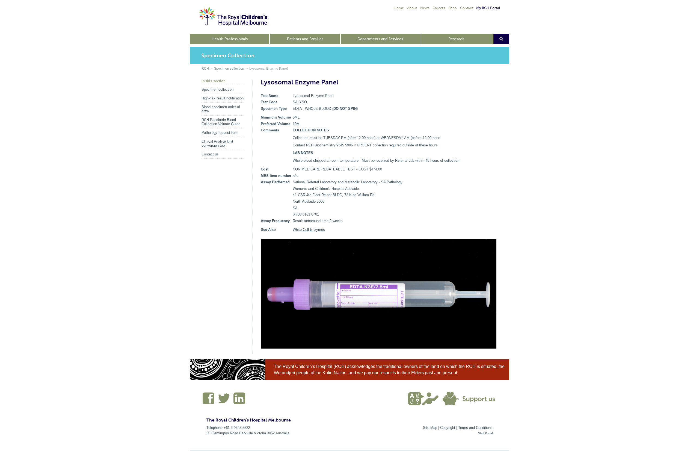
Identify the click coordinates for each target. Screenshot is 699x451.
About (412, 8)
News (424, 8)
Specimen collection (229, 68)
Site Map (430, 428)
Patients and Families (305, 39)
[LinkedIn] (238, 400)
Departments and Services (380, 39)
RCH (205, 68)
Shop (452, 8)
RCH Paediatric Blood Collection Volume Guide (221, 122)
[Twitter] (224, 400)
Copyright (447, 428)
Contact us (210, 154)
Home (399, 8)
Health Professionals (230, 39)
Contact (466, 8)
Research (456, 39)
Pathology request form (220, 133)
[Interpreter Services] (425, 398)
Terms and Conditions (475, 428)
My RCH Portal (488, 8)
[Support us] (470, 398)
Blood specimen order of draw (221, 109)
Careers (439, 8)
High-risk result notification (223, 98)
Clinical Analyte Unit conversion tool (217, 143)
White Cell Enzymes (309, 230)
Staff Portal (485, 433)
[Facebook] (208, 400)
